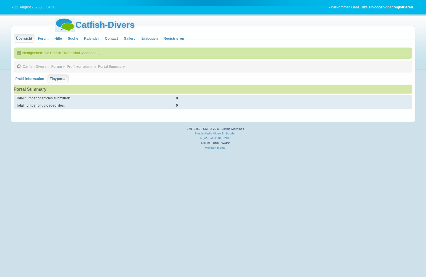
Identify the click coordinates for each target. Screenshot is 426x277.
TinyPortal (206, 138)
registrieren (403, 7)
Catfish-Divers (105, 25)
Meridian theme (215, 147)
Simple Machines (232, 128)
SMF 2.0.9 (194, 128)
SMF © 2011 (211, 128)
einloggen (377, 7)
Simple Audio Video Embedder (215, 133)
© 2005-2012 (222, 138)
